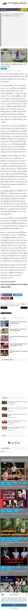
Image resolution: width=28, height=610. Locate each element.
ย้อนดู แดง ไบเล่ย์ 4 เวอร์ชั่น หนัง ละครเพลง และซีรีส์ (17, 415)
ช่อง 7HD (19, 304)
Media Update (9, 509)
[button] (26, 594)
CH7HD (8, 538)
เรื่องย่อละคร (9, 484)
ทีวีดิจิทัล (22, 304)
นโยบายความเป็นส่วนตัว (14, 608)
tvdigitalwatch (14, 304)
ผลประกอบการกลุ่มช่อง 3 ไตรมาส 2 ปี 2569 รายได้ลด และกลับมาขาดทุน (17, 421)
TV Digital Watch (13, 70)
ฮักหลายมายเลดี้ (7, 305)
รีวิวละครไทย (19, 538)
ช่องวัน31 (21, 509)
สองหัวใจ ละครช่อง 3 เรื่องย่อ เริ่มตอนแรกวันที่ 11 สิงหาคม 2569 (13, 572)
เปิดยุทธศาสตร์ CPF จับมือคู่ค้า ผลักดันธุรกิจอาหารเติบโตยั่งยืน (18, 329)
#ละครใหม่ (3, 482)
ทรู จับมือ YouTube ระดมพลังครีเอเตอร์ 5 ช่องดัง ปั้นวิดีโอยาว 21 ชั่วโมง (18, 344)
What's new (9, 482)
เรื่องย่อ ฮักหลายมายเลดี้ (4, 307)
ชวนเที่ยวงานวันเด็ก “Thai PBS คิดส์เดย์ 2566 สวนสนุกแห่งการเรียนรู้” (24, 307)
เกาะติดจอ (3, 484)
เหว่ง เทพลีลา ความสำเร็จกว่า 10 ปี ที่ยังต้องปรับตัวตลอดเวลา (18, 322)
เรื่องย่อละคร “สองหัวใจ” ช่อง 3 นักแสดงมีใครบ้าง (18, 351)
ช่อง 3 (20, 482)
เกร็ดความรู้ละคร (9, 511)
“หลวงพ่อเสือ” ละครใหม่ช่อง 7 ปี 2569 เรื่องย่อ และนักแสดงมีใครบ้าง (17, 402)
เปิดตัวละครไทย (9, 540)
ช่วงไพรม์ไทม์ (15, 482)
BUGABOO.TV (8, 304)
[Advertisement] (14, 31)
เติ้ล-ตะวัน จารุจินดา (15, 305)
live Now (23, 9)
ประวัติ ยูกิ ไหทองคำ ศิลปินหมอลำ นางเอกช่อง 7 (18, 337)
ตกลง (14, 605)
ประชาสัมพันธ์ (3, 68)
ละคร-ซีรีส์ (24, 482)
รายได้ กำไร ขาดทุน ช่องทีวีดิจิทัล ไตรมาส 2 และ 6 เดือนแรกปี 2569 (17, 427)
